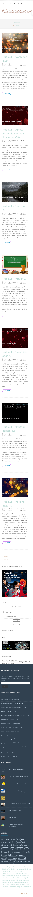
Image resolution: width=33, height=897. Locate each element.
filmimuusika (5, 848)
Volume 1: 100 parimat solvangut (18, 783)
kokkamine (12, 855)
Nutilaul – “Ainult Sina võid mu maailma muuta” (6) (13, 133)
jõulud (4, 852)
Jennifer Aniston (13, 817)
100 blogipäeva (8, 839)
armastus (6, 842)
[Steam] (22, 3)
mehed (13, 861)
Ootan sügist (8, 612)
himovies (3, 711)
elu (24, 842)
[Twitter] (14, 3)
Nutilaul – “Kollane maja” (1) (13, 503)
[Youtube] (18, 3)
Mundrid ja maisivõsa (13, 699)
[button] (9, 893)
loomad (22, 858)
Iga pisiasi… (8, 735)
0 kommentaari (23, 64)
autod (14, 842)
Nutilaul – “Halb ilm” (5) (14, 208)
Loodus (12, 858)
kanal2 (10, 852)
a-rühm (18, 839)
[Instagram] (11, 3)
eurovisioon (7, 846)
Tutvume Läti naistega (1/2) (16, 769)
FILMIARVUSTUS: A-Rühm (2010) (18, 776)
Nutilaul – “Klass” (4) (14, 278)
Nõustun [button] (24, 893)
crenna (19, 842)
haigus (12, 849)
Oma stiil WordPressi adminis (18, 743)
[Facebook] (7, 3)
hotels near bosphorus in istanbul (10, 715)
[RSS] (3, 3)
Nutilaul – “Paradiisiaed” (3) (14, 354)
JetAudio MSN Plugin (15, 810)
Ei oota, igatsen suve (10, 616)
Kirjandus (13, 64)
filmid (26, 845)
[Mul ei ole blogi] (16, 14)
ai (22, 839)
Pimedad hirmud (11, 711)
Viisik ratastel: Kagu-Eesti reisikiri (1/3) (16, 707)
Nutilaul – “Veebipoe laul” (14, 59)
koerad (4, 855)
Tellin (5, 686)
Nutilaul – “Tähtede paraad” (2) (14, 429)
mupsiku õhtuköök (23, 861)
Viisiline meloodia (18, 703)
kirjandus (27, 852)
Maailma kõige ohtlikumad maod (18, 797)
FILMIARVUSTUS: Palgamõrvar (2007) (19, 803)
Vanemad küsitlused (7, 630)
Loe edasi (7, 93)
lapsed (4, 858)
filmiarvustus (17, 846)
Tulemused (16, 625)
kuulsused (22, 855)
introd (27, 849)
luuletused (5, 861)
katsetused (18, 852)
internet (19, 849)
